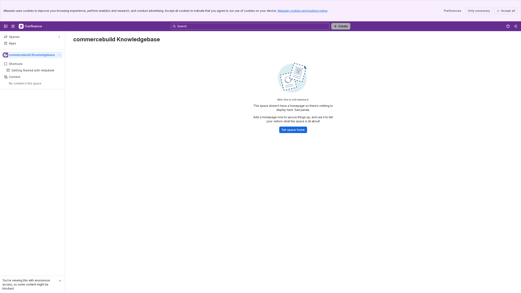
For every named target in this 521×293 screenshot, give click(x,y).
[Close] (60, 280)
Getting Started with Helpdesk (32, 70)
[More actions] (59, 54)
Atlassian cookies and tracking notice (302, 10)
